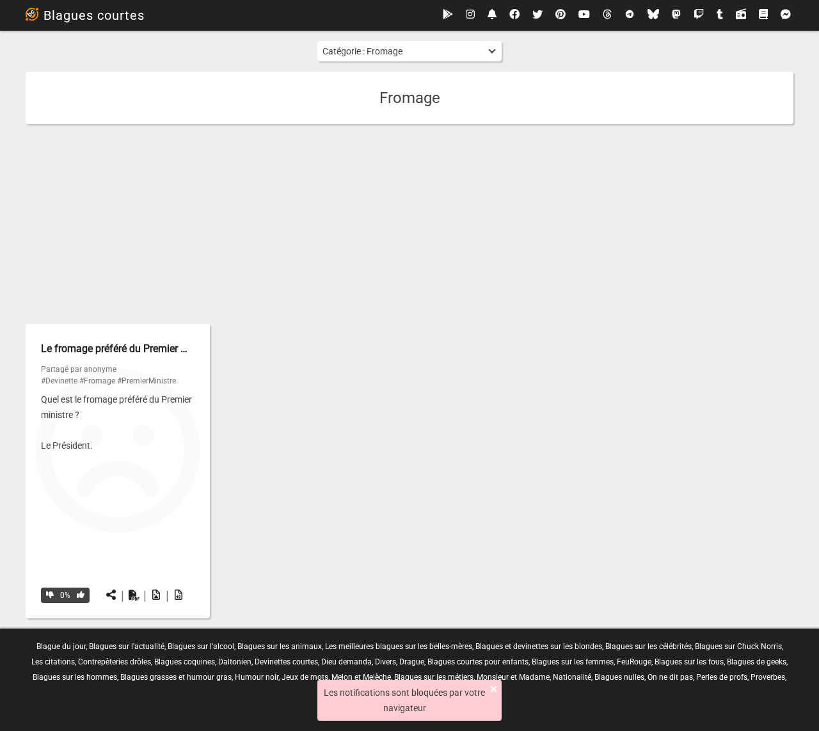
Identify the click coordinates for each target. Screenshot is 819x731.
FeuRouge (634, 661)
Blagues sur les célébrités (648, 646)
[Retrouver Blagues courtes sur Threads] (607, 15)
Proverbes (768, 677)
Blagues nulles (619, 677)
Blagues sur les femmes (573, 661)
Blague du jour (61, 646)
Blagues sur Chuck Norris (738, 646)
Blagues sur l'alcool (201, 646)
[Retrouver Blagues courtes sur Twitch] (699, 15)
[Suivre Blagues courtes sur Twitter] (537, 15)
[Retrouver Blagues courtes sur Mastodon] (676, 15)
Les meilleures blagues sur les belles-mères (398, 646)
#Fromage (97, 380)
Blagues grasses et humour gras (176, 677)
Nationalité (572, 677)
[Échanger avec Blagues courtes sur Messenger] (786, 15)
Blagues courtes (94, 15)
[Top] (81, 595)
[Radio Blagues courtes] (741, 15)
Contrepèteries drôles (114, 661)
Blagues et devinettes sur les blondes (538, 646)
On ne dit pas (670, 677)
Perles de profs (721, 677)
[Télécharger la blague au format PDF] (133, 595)
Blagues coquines (184, 661)
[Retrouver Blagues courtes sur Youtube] (584, 15)
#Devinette (59, 380)
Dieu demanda (346, 661)
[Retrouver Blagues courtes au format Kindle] (763, 15)
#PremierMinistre (146, 380)
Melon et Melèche (361, 677)
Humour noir (256, 677)
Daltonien (234, 661)
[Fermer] (494, 689)
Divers (385, 661)
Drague (411, 661)
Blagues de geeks (756, 661)
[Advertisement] (409, 224)
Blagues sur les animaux (279, 646)
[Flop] (50, 595)
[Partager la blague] (111, 595)
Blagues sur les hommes (75, 677)
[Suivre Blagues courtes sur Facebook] (514, 15)
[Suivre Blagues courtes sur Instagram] (470, 15)
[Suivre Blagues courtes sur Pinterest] (560, 15)
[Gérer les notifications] (492, 15)
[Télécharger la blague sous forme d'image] (156, 595)
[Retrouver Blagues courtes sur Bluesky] (653, 15)
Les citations (53, 661)
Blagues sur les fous (689, 661)
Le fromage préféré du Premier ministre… (132, 348)
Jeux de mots (305, 677)
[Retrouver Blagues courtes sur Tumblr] (720, 15)
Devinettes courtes (286, 661)
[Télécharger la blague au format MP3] (178, 595)
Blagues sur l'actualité (126, 646)
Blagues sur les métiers (433, 677)
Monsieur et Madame (513, 677)
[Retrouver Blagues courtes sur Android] (448, 15)
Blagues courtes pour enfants (478, 661)
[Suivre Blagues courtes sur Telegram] (629, 15)
